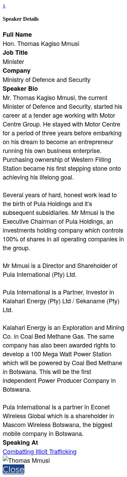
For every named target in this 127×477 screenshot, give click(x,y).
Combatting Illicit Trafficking (40, 451)
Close (13, 469)
